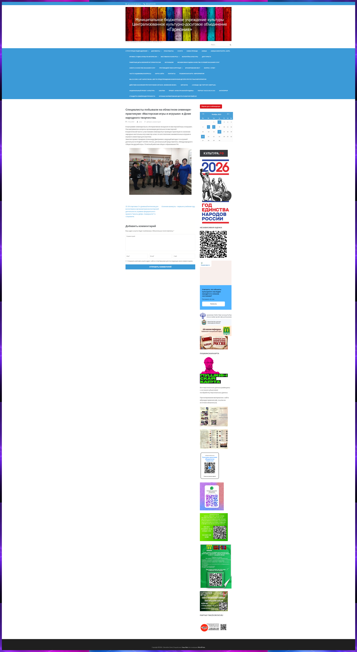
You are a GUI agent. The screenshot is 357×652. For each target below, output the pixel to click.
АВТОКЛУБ (184, 85)
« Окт (203, 114)
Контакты (171, 73)
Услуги (180, 51)
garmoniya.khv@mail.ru (134, 4)
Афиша (204, 51)
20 (203, 136)
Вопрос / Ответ (209, 68)
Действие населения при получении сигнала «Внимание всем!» (153, 85)
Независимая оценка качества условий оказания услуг (198, 62)
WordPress (201, 647)
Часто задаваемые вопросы (140, 73)
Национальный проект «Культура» (142, 90)
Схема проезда (192, 51)
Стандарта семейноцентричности (142, 96)
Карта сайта (159, 73)
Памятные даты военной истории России (145, 62)
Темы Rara (185, 647)
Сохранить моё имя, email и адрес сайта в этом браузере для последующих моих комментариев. (160, 261)
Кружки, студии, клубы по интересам (143, 56)
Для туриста (206, 56)
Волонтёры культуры (190, 56)
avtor (140, 122)
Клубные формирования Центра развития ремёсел (178, 96)
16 (219, 131)
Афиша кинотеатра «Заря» (220, 51)
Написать (213, 304)
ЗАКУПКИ (162, 90)
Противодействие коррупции (170, 68)
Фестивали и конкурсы (169, 56)
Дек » (228, 114)
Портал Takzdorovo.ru (206, 90)
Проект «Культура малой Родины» (181, 90)
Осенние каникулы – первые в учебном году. (178, 206)
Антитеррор (223, 90)
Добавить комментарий (154, 122)
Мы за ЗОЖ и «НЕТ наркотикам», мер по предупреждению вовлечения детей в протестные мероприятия (167, 79)
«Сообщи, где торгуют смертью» (204, 85)
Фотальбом (169, 62)
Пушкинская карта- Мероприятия (191, 73)
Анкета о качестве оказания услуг (142, 68)
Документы (155, 51)
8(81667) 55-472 (151, 4)
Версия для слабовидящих (211, 106)
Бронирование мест (192, 68)
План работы (169, 51)
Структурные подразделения (136, 51)
